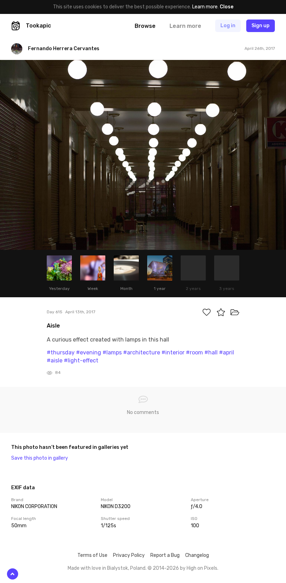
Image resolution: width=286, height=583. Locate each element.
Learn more (205, 7)
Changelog (197, 555)
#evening (88, 352)
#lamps (112, 352)
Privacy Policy (129, 555)
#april (226, 352)
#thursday (61, 352)
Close (226, 7)
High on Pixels (202, 568)
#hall (211, 352)
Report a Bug (165, 555)
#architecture (141, 352)
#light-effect (81, 360)
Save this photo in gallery (39, 458)
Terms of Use (92, 555)
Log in (227, 26)
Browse (145, 26)
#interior (173, 352)
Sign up (260, 26)
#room (194, 352)
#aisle (54, 360)
